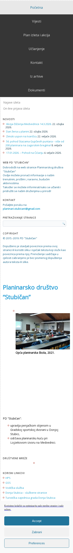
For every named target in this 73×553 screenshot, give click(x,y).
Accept (36, 521)
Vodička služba (14, 488)
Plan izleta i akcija (36, 35)
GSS (8, 483)
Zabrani (37, 532)
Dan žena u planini (17, 131)
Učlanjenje (37, 49)
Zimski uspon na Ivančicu (21, 136)
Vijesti (36, 21)
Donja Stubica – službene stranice (26, 492)
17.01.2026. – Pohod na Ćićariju (24, 153)
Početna (36, 7)
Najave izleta (11, 102)
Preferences (37, 543)
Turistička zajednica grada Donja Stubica (30, 498)
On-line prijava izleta (16, 108)
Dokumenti (36, 90)
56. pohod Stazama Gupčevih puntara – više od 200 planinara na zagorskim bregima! (34, 143)
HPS (8, 478)
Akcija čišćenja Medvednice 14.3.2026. (29, 124)
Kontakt (36, 62)
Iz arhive (36, 76)
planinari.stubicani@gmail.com (21, 208)
